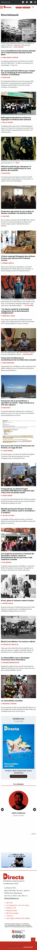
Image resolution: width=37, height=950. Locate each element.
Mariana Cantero (9, 704)
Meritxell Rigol (8, 316)
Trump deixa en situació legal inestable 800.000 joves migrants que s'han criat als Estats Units (17, 491)
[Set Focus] (33, 7)
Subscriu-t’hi (11, 908)
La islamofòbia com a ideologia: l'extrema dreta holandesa (15, 659)
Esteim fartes (18, 815)
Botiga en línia (11, 911)
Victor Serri (29, 305)
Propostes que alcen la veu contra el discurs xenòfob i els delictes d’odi (17, 212)
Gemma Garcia (8, 263)
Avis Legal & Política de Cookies (18, 918)
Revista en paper (12, 913)
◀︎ (3, 810)
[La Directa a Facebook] (23, 2)
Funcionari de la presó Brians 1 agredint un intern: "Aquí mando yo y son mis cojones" (17, 403)
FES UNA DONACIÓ (26, 7)
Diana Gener (7, 495)
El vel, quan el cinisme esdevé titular (17, 600)
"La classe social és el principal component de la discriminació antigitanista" (15, 311)
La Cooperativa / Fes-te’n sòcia (17, 905)
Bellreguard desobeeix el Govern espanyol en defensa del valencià (16, 118)
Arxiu (17, 163)
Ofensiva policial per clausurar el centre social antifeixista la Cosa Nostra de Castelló (16, 168)
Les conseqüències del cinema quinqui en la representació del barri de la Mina (18, 53)
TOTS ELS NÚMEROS (18, 776)
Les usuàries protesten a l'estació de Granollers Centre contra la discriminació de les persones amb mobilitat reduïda (17, 556)
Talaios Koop (20, 947)
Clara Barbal (7, 451)
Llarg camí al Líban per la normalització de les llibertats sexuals (18, 359)
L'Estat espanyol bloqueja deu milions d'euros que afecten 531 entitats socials (18, 258)
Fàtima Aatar (7, 603)
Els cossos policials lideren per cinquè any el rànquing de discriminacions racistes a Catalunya (18, 73)
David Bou (6, 77)
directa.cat (5, 2)
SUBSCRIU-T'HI (18, 7)
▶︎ (35, 810)
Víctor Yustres (8, 515)
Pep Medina (6, 562)
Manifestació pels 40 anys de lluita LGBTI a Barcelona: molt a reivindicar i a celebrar (18, 511)
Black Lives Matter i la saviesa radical (18, 641)
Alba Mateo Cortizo (10, 57)
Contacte (9, 916)
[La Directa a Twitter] (27, 2)
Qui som (9, 903)
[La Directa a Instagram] (35, 2)
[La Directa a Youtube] (31, 2)
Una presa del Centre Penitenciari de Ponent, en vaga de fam (17, 447)
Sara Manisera (28, 354)
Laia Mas (5, 216)
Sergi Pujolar (18, 47)
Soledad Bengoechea (10, 662)
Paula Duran (7, 122)
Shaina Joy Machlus (10, 644)
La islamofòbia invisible (12, 700)
